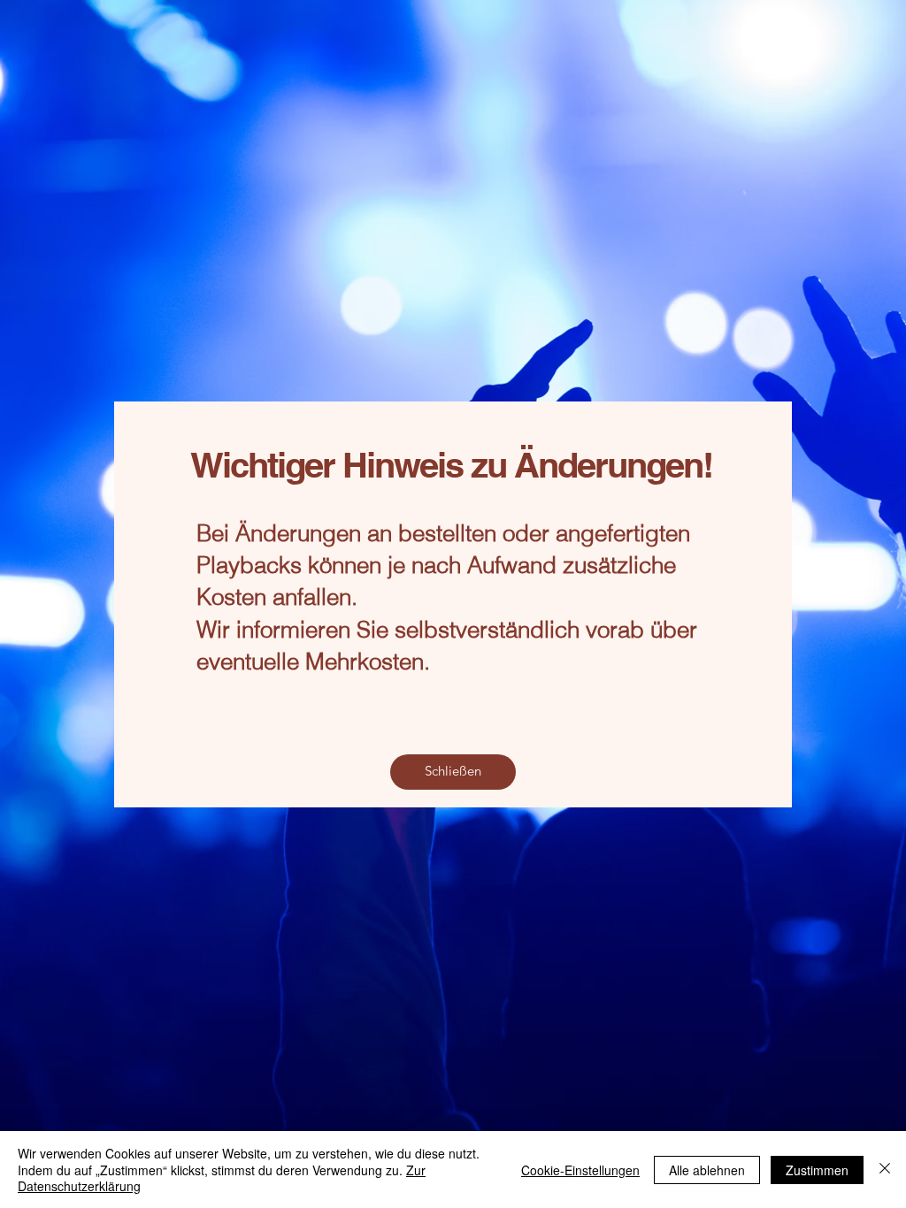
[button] (453, 772)
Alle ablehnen (707, 1170)
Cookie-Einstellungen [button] (580, 1170)
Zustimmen (817, 1170)
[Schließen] (884, 1169)
